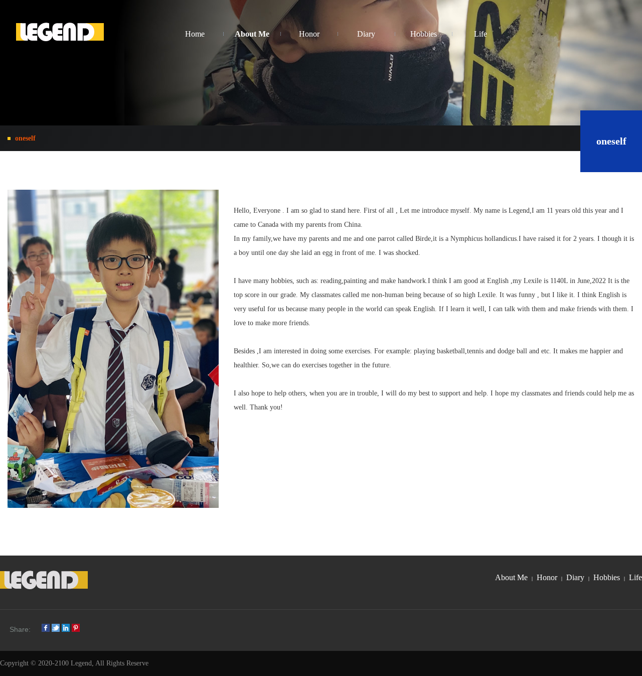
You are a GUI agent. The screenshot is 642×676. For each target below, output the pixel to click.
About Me (511, 577)
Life (635, 577)
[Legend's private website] (60, 34)
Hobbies (606, 577)
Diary (575, 577)
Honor (547, 577)
